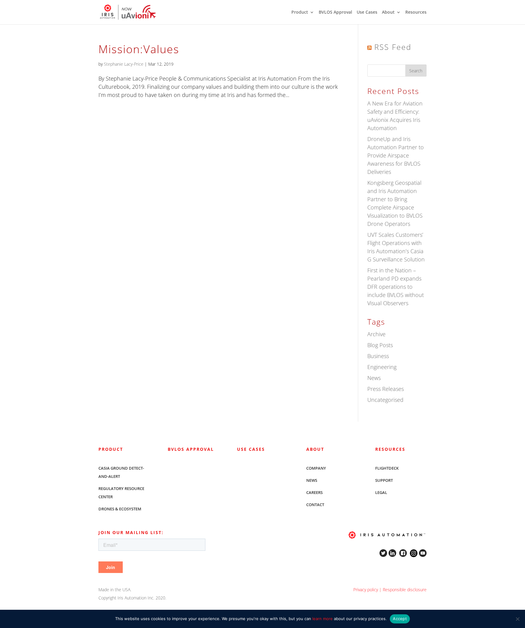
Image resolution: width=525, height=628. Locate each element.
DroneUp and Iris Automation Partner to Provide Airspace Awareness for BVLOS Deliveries (395, 155)
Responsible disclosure (405, 589)
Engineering (381, 367)
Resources (416, 12)
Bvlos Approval (191, 449)
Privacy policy (365, 589)
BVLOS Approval (335, 12)
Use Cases (367, 12)
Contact (315, 504)
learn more (322, 618)
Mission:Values (138, 49)
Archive (376, 334)
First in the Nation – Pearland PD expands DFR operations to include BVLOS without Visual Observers (395, 287)
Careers (314, 492)
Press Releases (385, 388)
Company (316, 468)
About (388, 12)
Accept (400, 618)
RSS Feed (392, 47)
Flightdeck (387, 468)
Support (384, 480)
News (374, 377)
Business (378, 356)
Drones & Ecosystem (119, 509)
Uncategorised (385, 399)
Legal (381, 492)
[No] (517, 619)
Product (299, 12)
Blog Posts (380, 345)
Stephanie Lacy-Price (123, 64)
